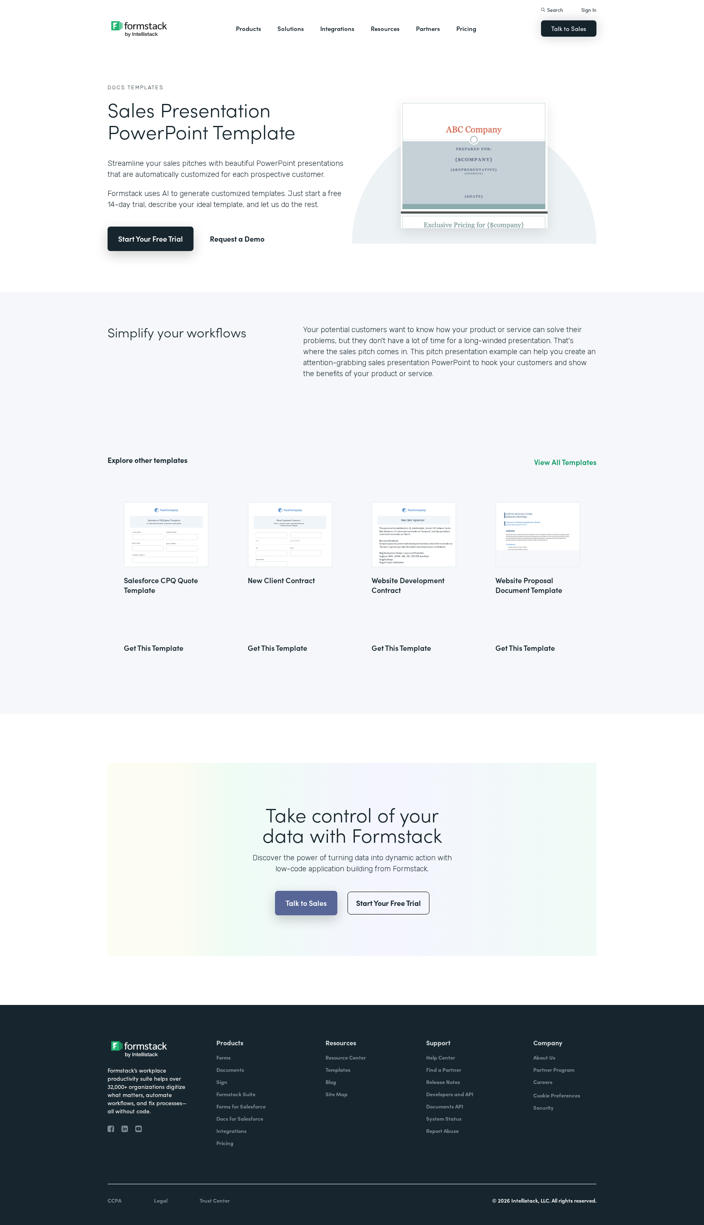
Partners (428, 28)
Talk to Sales (568, 28)
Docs (116, 87)
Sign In (588, 9)
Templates (146, 87)
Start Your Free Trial (150, 239)
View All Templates (565, 462)
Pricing (466, 28)
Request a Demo (237, 239)
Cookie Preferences (556, 1095)
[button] (248, 28)
